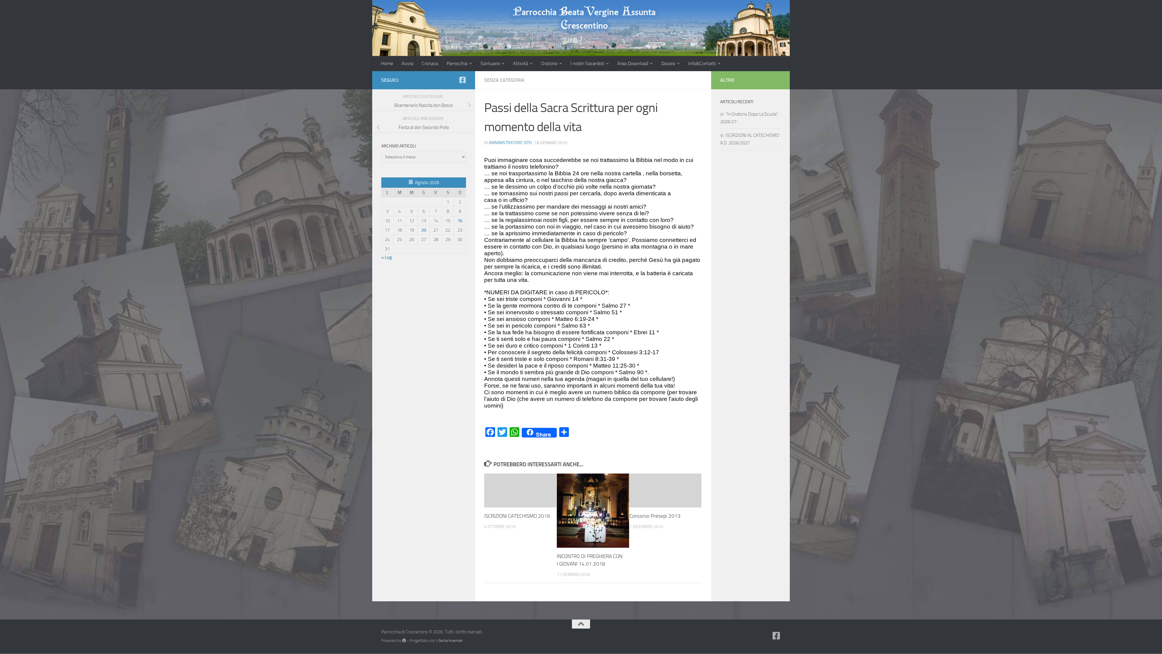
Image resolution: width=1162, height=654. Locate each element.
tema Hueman (451, 640)
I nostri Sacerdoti (587, 63)
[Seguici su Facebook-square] (462, 80)
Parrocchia (457, 63)
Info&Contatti (702, 63)
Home (387, 63)
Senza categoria (504, 80)
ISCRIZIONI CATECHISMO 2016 (517, 516)
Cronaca (430, 63)
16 (460, 220)
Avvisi (407, 63)
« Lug (386, 257)
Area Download (632, 63)
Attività (520, 63)
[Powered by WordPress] (404, 640)
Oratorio (549, 63)
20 (423, 230)
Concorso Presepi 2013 (655, 516)
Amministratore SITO (510, 142)
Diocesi (668, 63)
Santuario (490, 63)
